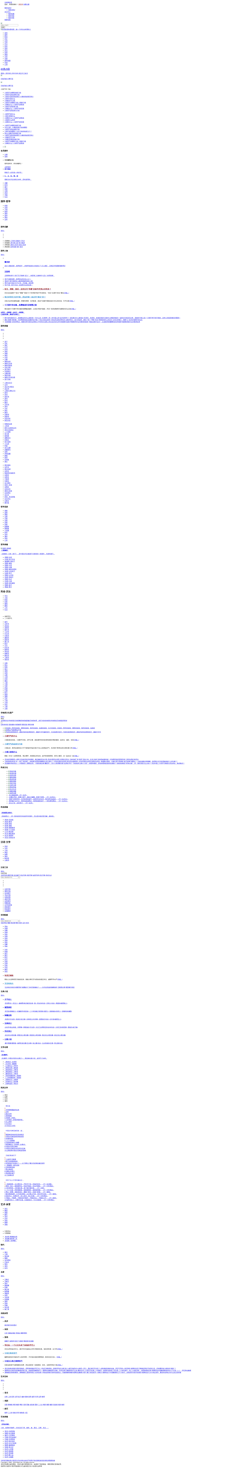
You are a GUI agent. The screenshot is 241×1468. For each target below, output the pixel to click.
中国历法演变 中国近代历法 (58, 759)
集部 (6, 211)
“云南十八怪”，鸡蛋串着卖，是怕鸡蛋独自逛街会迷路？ (94, 763)
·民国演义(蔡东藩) (35, 1035)
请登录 (20, 4)
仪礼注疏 (8, 367)
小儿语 (7, 444)
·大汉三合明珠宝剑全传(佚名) (45, 1027)
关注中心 (8, 12)
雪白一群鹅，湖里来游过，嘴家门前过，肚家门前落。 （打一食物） (28, 1192)
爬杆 (25, 1333)
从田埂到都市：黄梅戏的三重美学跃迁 (20, 1372)
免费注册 (26, 4)
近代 (6, 1268)
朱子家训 (22, 243)
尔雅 (6, 359)
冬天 (6, 959)
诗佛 (6, 928)
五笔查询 (8, 901)
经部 (6, 205)
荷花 (6, 971)
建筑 (6, 606)
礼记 (6, 347)
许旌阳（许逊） (10, 1118)
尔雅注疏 (8, 373)
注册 (6, 154)
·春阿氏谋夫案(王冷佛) (24, 1043)
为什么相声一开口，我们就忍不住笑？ (84, 1368)
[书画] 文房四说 (10, 1439)
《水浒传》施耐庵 (11, 1064)
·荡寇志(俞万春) (72, 1027)
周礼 (6, 345)
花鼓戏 (55, 1404)
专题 (6, 58)
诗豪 (6, 944)
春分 (6, 669)
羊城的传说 (9, 1138)
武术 (6, 1218)
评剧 (14, 1404)
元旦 (6, 645)
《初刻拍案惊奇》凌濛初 (13, 1075)
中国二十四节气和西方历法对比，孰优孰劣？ (168, 763)
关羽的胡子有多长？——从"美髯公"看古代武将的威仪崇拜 (25, 1163)
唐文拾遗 (8, 469)
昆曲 (27, 1404)
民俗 (6, 37)
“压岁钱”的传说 (10, 987)
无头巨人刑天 (10, 1126)
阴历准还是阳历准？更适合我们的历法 (124, 759)
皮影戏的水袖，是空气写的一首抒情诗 (115, 1368)
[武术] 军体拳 (9, 1453)
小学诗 (7, 426)
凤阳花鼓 (24, 724)
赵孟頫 (7, 1299)
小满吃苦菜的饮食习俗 (12, 139)
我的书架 (11, 16)
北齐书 (7, 404)
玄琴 (39, 1396)
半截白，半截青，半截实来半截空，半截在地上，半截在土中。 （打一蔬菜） (31, 1198)
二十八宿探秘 (10, 1140)
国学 (6, 35)
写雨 (6, 961)
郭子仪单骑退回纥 (11, 1161)
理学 (6, 538)
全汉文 (7, 495)
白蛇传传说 (4, 724)
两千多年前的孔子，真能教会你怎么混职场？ (20, 318)
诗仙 (6, 926)
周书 (6, 406)
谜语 (6, 856)
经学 (6, 532)
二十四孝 (8, 432)
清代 (6, 1266)
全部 (2, 720)
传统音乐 (13, 720)
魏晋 (9, 923)
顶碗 (9, 1333)
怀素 (6, 1287)
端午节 (7, 630)
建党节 (7, 655)
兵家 (6, 518)
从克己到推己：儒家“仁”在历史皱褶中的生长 (128, 320)
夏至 (6, 681)
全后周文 (8, 493)
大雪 (6, 702)
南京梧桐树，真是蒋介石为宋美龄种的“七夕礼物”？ (157, 761)
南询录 (7, 436)
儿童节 (7, 657)
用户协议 (34, 1460)
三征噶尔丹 (9, 1175)
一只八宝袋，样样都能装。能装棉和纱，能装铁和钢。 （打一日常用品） (29, 1190)
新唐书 (7, 416)
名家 (6, 520)
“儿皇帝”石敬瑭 (10, 1159)
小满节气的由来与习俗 (12, 110)
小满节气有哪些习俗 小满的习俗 (15, 102)
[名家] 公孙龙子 (10, 571)
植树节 (7, 653)
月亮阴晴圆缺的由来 (12, 1110)
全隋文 (7, 487)
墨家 (6, 514)
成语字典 (36, 875)
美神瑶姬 (8, 1116)
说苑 (6, 451)
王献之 (7, 1281)
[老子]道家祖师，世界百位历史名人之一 (18, 279)
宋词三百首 (22, 245)
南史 (6, 410)
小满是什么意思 (10, 120)
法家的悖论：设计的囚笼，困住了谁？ (78, 320)
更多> (3, 231)
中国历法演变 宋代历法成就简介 (66, 761)
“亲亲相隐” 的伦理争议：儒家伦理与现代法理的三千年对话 (24, 322)
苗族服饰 (12, 724)
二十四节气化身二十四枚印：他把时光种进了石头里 (98, 1370)
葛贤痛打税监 (70, 987)
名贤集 (7, 459)
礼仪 (6, 609)
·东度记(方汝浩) (10, 1019)
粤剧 (21, 1404)
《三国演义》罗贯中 (11, 1066)
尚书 (6, 349)
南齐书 (7, 396)
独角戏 (22, 1412)
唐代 (20, 923)
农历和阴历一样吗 (12, 759)
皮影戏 (32, 1404)
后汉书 (7, 389)
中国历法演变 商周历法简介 (89, 761)
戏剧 (6, 1212)
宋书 (6, 394)
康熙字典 (10, 875)
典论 (6, 461)
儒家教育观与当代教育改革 (131, 322)
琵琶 (12, 1396)
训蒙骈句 (8, 450)
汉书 (6, 385)
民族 (6, 600)
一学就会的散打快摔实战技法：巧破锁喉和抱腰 (54, 1372)
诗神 (6, 932)
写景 (6, 949)
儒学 (6, 213)
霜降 (6, 697)
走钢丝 (13, 1333)
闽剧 (44, 1404)
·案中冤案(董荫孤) (10, 1043)
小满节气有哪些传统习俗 (13, 92)
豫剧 (17, 1404)
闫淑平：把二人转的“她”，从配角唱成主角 (135, 1370)
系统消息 (11, 10)
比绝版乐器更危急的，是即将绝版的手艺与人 (23, 1368)
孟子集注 (8, 369)
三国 (6, 1254)
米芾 (6, 1295)
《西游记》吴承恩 (11, 1062)
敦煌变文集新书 (10, 473)
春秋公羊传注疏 (10, 377)
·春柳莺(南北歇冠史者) (25, 1003)
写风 (6, 965)
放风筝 (11, 1341)
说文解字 (17, 875)
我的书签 (11, 18)
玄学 (6, 534)
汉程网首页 (8, 2)
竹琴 (36, 1396)
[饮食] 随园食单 (10, 827)
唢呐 (26, 1396)
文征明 (7, 1297)
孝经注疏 (8, 375)
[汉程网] (1, 23)
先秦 (2, 923)
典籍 (6, 54)
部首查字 (8, 909)
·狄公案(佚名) (36, 1043)
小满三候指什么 (10, 116)
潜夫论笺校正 (9, 430)
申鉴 (6, 446)
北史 (6, 408)
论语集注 (8, 371)
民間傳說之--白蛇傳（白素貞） (15, 1144)
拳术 (6, 1325)
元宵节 (7, 624)
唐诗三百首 (14, 245)
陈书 (6, 400)
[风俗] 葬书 (8, 821)
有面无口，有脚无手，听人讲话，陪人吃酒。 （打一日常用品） (26, 1196)
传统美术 (49, 720)
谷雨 (6, 673)
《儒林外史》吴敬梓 (11, 1079)
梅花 (6, 969)
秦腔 (62, 1404)
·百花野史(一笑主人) (11, 1003)
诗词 (6, 846)
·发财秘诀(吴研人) (55, 1011)
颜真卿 (7, 1285)
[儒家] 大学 (8, 565)
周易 (6, 353)
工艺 (6, 608)
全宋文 (7, 471)
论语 (16, 243)
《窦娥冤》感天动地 (12, 1165)
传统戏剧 (25, 720)
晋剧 (36, 1404)
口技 (6, 1333)
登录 (6, 156)
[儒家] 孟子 (8, 585)
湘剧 (47, 1404)
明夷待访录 (8, 424)
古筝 (6, 1396)
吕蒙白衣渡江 (10, 1171)
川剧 (24, 1404)
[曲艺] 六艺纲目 (10, 1435)
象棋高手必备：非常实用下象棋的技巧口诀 (60, 1370)
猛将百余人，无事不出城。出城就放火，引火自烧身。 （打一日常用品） (30, 1200)
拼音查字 (8, 907)
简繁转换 (8, 903)
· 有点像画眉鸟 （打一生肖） (18, 795)
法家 (6, 516)
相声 (6, 1412)
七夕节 (7, 632)
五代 (24, 923)
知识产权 (28, 1460)
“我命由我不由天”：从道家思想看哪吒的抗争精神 (105, 322)
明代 (6, 1264)
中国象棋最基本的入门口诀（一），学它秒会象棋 (171, 1370)
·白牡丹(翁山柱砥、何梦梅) (13, 1027)
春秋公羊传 (8, 363)
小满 (6, 677)
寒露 (6, 695)
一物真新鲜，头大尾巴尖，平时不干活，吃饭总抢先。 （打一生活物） (29, 1184)
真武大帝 (8, 1114)
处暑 (6, 689)
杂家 (6, 524)
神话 (6, 852)
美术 (6, 1216)
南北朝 (13, 923)
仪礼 (6, 343)
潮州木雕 (31, 724)
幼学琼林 (13, 247)
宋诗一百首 (8, 485)
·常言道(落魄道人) (10, 1011)
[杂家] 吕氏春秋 (10, 583)
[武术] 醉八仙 (9, 1455)
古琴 (16, 1396)
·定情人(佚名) (50, 1003)
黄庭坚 (7, 1293)
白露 (6, 691)
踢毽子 (7, 1341)
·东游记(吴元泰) (20, 1019)
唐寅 (6, 1301)
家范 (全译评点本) (10, 428)
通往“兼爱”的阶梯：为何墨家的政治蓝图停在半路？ (22, 320)
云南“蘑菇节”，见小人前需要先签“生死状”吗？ (53, 763)
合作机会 (22, 1460)
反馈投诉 (46, 1460)
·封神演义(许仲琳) (32, 1019)
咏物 (6, 951)
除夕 (6, 643)
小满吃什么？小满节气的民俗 (14, 104)
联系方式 (16, 1460)
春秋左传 (8, 361)
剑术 (12, 1325)
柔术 (15, 1325)
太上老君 (8, 1122)
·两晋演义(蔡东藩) (23, 1035)
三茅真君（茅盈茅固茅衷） (14, 1120)
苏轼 (6, 1303)
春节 (6, 622)
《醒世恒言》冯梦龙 (11, 1074)
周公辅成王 (9, 1169)
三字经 (12, 241)
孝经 (6, 355)
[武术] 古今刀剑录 (10, 1443)
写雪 (6, 963)
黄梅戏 (10, 1404)
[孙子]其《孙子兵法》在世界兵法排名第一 (19, 285)
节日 (6, 596)
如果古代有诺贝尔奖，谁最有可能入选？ (133, 318)
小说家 (7, 530)
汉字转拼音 (8, 905)
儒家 (6, 510)
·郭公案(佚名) (58, 1043)
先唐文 (7, 481)
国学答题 (8, 60)
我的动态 (8, 8)
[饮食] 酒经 (8, 825)
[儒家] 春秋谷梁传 (10, 569)
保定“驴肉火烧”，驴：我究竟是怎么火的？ (134, 763)
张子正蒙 (8, 448)
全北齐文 (8, 499)
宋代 (27, 923)
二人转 (10, 1412)
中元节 (7, 634)
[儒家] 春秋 (8, 563)
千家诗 (7, 479)
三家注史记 (8, 383)
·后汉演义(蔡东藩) (10, 1035)
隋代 (17, 923)
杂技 (6, 1220)
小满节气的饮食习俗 (11, 106)
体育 (6, 49)
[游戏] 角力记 (9, 1447)
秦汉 (6, 1252)
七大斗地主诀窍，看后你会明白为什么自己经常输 (161, 1372)
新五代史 (8, 420)
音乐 (6, 1208)
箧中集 (7, 503)
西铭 (6, 455)
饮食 (6, 602)
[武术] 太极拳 (9, 1457)
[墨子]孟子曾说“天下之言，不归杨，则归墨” (19, 283)
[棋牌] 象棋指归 (10, 1445)
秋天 (6, 957)
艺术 (6, 45)
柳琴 (43, 1396)
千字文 (22, 241)
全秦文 (7, 501)
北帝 (7, 1112)
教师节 (7, 649)
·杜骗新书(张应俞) (23, 1011)
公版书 (7, 860)
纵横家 (7, 526)
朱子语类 (8, 442)
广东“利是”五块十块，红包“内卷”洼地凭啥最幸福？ (89, 759)
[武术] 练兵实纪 (10, 1441)
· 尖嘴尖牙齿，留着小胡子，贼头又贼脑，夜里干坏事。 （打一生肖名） (32, 797)
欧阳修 (7, 1291)
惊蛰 (6, 667)
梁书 (6, 398)
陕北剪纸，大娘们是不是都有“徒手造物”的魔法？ (119, 761)
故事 (6, 854)
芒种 (6, 679)
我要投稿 (8, 20)
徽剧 (51, 1404)
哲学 (6, 47)
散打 (9, 1325)
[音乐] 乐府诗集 (10, 1431)
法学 (6, 219)
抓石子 (16, 1341)
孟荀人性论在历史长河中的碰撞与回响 (57, 322)
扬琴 (33, 1396)
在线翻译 (8, 911)
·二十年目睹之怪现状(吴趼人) (39, 1011)
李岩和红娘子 (10, 1173)
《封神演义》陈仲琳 (11, 1081)
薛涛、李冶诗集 (10, 497)
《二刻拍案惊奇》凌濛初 (13, 1077)
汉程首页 (4, 1460)
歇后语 (7, 858)
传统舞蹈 (19, 720)
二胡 (9, 1396)
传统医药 (61, 720)
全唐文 (7, 475)
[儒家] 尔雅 (8, 567)
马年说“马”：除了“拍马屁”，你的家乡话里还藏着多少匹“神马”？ (29, 761)
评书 (17, 1412)
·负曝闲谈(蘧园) (66, 1011)
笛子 (19, 1396)
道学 (6, 215)
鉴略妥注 (8, 438)
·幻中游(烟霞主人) (55, 1019)
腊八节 (7, 641)
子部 (6, 209)
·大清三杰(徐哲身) (61, 1027)
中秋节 (7, 636)
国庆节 (7, 640)
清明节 (7, 628)
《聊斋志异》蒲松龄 (11, 1068)
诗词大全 (49, 875)
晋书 (6, 392)
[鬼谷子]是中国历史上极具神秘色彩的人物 (19, 281)
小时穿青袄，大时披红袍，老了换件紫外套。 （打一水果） (25, 1188)
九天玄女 (8, 1124)
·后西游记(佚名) (44, 1019)
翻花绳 (26, 1341)
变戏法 (18, 1333)
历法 (6, 51)
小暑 (6, 683)
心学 (6, 540)
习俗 (6, 598)
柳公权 (7, 1289)
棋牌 (6, 1222)
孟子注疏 (8, 379)
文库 (6, 56)
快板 (14, 1412)
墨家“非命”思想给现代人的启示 (101, 320)
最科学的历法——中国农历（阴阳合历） (20, 763)
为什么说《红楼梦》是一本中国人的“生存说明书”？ (52, 318)
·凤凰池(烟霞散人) (61, 1003)
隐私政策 (40, 1460)
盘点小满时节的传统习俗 (13, 133)
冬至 (6, 704)
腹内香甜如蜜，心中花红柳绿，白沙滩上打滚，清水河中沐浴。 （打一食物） (31, 1194)
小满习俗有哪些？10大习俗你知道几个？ (18, 131)
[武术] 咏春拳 (9, 1451)
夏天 (6, 955)
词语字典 (29, 875)
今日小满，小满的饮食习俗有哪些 (16, 127)
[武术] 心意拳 (9, 1449)
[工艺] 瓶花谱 (9, 831)
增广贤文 (20, 247)
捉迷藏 (31, 1341)
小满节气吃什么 (10, 98)
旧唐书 (7, 414)
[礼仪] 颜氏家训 (10, 833)
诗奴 (6, 946)
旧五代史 (8, 418)
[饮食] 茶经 (8, 823)
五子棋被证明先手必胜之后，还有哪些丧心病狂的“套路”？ (153, 1368)
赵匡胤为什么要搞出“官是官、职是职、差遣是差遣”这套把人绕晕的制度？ (94, 318)
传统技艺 (55, 720)
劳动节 (7, 651)
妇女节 (7, 647)
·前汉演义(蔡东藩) (60, 1035)
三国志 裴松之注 (10, 391)
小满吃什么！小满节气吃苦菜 (14, 108)
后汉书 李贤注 (9, 387)
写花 (6, 967)
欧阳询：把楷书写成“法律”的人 (54, 1368)
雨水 (6, 665)
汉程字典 (4, 875)
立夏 (6, 675)
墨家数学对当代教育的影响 (79, 322)
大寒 (6, 708)
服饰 (6, 604)
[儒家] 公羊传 (9, 575)
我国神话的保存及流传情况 (14, 1134)
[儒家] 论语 (8, 557)
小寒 (6, 706)
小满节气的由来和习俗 (12, 94)
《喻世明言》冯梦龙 (11, 1070)
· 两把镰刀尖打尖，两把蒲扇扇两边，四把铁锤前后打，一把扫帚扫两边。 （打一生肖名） (38, 801)
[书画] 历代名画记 (10, 1437)
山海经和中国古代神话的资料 (15, 1150)
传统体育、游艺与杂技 (38, 720)
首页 (6, 33)
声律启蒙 (8, 453)
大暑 (6, 685)
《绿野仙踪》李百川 (11, 1083)
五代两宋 (8, 1260)
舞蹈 (6, 1210)
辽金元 (7, 1262)
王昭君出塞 (61, 987)
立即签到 (8, 167)
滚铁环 (21, 1341)
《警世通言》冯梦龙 (11, 1072)
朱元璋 (7, 1307)
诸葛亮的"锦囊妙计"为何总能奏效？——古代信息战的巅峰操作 (36, 987)
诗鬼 (6, 936)
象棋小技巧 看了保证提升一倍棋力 (87, 1372)
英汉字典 (42, 875)
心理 (6, 64)
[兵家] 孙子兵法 (10, 559)
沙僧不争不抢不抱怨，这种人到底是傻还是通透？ (163, 318)
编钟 (22, 1396)
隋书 (6, 412)
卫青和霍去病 (10, 1167)
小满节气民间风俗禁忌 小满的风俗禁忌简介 (19, 96)
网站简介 (10, 1460)
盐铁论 (7, 440)
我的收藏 (11, 14)
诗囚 (6, 940)
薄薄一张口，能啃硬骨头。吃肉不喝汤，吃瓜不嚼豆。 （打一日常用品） (29, 1186)
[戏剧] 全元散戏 (10, 1433)
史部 (6, 207)
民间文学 (7, 720)
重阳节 (7, 638)
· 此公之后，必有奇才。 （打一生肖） (21, 803)
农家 (6, 522)
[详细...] (66, 293)
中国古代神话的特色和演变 (14, 1136)
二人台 (40, 1404)
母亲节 (7, 659)
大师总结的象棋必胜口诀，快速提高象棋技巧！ (23, 1370)
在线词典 (8, 897)
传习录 (7, 434)
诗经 (6, 351)
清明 (6, 671)
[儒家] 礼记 (8, 579)
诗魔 (6, 930)
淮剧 (59, 1404)
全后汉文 (8, 489)
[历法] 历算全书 (10, 837)
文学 (6, 43)
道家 (6, 512)
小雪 (6, 700)
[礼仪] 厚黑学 (9, 835)
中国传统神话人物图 (12, 1142)
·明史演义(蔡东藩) (47, 1035)
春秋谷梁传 (8, 365)
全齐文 (7, 467)
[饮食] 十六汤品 (10, 829)
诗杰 (6, 938)
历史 (6, 39)
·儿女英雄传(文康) (47, 1043)
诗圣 (6, 934)
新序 (6, 457)
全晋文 (7, 477)
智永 (6, 1283)
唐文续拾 (8, 465)
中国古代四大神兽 (11, 1146)
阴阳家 (7, 528)
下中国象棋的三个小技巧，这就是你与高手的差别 (122, 1372)
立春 (6, 663)
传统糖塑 (18, 724)
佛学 (6, 536)
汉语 (6, 41)
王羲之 (7, 1279)
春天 (6, 953)
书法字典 (23, 875)
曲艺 (29, 720)
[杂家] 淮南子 (9, 577)
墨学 (6, 217)
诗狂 (6, 942)
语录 (6, 53)
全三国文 (8, 483)
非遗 (6, 62)
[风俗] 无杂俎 (9, 820)
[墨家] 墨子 (8, 587)
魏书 (6, 402)
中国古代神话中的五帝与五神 (15, 1148)
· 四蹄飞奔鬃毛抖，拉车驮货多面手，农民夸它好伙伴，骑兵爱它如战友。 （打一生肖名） (38, 799)
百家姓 (17, 241)
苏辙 (6, 1305)
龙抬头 (7, 626)
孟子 (6, 341)
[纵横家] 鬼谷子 (10, 561)
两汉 (5, 923)
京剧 (6, 1404)
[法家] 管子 (8, 573)
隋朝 (6, 1258)
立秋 (6, 687)
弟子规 (12, 243)
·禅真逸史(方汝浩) (29, 1027)
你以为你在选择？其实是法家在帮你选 (52, 320)
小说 (6, 850)
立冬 (6, 699)
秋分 (6, 693)
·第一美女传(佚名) (40, 1003)
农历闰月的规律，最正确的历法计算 (33, 759)
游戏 (6, 1224)
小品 (25, 1412)
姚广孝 (7, 1309)
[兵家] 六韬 (8, 581)
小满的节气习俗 (10, 100)
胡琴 (29, 1396)
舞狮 (22, 1333)
